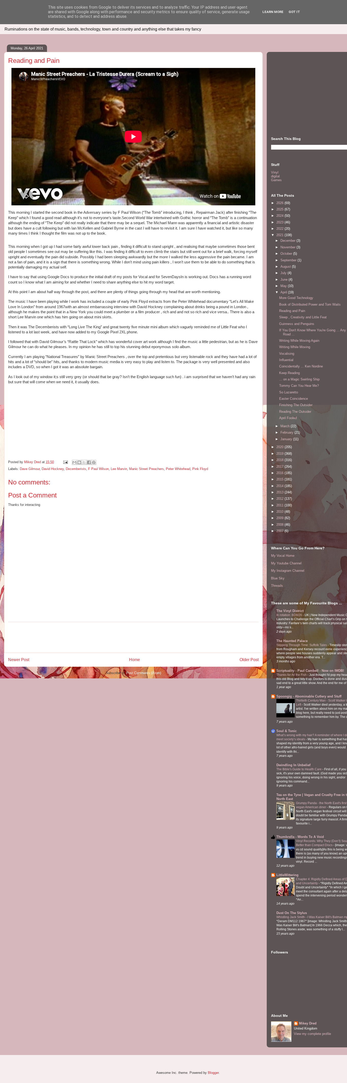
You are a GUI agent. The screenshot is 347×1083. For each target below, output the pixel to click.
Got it (294, 12)
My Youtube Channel (286, 563)
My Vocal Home (282, 556)
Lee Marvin (119, 469)
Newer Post (18, 660)
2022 (280, 229)
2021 (280, 235)
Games (276, 180)
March (285, 426)
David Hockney (53, 469)
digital (275, 176)
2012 (280, 499)
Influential (286, 360)
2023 (280, 222)
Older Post (249, 660)
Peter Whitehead (178, 469)
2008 (280, 524)
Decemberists (76, 469)
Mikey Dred (308, 1023)
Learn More (272, 12)
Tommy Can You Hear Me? (299, 386)
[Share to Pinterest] (93, 462)
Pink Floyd (200, 469)
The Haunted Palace (292, 641)
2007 (280, 531)
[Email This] (74, 462)
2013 (280, 492)
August (286, 266)
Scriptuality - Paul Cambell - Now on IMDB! (310, 671)
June (284, 279)
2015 (280, 479)
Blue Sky (278, 578)
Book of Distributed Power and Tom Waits (310, 304)
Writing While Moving (294, 347)
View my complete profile (312, 1034)
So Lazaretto (288, 392)
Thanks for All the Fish (291, 675)
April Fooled (288, 418)
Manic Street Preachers (146, 469)
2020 (280, 447)
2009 (280, 518)
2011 (280, 505)
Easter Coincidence (293, 399)
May (284, 286)
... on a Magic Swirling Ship (299, 379)
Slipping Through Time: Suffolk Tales (302, 645)
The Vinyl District (290, 611)
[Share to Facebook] (88, 462)
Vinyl (274, 172)
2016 (280, 473)
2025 (280, 209)
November (288, 247)
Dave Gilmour (30, 469)
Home (134, 660)
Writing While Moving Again (299, 341)
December (288, 241)
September (288, 260)
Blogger (213, 1073)
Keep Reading (289, 373)
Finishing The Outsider (295, 405)
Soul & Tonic (286, 731)
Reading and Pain (292, 311)
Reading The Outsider (295, 412)
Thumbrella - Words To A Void (300, 837)
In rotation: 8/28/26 (289, 615)
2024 (280, 216)
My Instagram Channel (287, 571)
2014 (280, 486)
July (284, 273)
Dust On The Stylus (291, 913)
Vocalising (286, 353)
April (284, 292)
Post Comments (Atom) (143, 673)
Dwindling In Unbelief (293, 765)
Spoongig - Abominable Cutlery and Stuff (308, 696)
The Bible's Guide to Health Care (299, 769)
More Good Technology (296, 298)
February (287, 432)
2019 (280, 453)
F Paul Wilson (98, 469)
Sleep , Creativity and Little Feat (303, 317)
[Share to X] (84, 462)
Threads (277, 586)
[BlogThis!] (79, 462)
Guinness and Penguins (296, 324)
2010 (280, 512)
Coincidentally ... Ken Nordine (301, 366)
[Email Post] (65, 462)
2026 (280, 203)
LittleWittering (287, 875)
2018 (280, 460)
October (286, 253)
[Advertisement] (133, 637)
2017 (280, 466)
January (286, 439)
